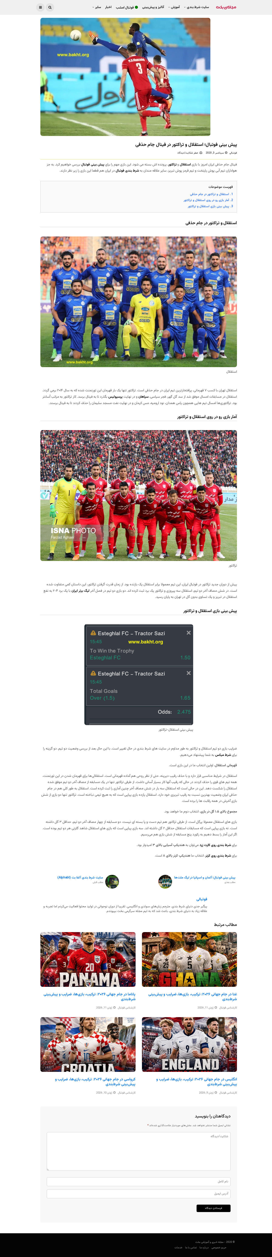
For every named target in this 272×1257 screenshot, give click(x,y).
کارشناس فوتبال (127, 1008)
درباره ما (204, 1248)
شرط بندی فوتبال (127, 170)
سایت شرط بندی (198, 7)
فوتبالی (233, 153)
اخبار (108, 7)
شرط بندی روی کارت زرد (215, 845)
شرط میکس (223, 755)
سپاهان (143, 397)
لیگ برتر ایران (80, 591)
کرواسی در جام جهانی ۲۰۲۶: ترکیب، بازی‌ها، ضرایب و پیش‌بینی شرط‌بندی (95, 1082)
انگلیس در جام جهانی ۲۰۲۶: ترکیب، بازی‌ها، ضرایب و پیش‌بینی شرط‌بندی (196, 1082)
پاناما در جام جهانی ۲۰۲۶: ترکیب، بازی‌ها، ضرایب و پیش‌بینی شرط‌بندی (89, 996)
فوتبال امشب (125, 7)
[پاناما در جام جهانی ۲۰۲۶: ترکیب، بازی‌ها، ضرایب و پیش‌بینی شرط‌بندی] (88, 959)
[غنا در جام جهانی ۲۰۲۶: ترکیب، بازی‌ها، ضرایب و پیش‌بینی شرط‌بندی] (189, 959)
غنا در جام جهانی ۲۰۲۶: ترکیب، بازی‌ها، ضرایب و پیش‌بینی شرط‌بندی (192, 996)
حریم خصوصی (218, 1248)
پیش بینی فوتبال (92, 164)
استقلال (185, 164)
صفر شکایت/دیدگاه (187, 153)
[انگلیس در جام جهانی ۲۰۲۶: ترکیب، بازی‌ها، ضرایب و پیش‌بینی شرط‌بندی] (189, 1044)
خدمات (178, 1248)
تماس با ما (191, 1248)
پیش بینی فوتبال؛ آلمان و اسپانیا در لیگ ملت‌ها (204, 880)
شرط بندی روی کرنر (218, 856)
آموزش (175, 7)
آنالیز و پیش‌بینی (153, 7)
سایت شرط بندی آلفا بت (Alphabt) (80, 880)
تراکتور (172, 164)
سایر (98, 7)
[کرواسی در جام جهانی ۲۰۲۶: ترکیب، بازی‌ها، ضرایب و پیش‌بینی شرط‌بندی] (88, 1044)
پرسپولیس (115, 397)
